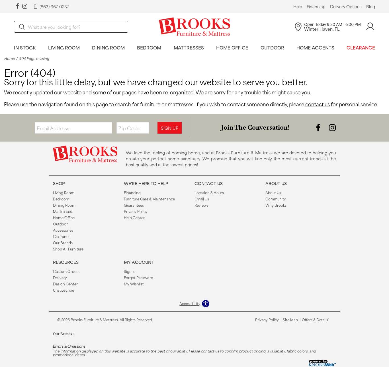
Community (275, 199)
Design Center (65, 284)
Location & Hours (209, 192)
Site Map (290, 319)
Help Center (134, 217)
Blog (370, 7)
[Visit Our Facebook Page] (319, 127)
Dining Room (108, 47)
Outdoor (272, 47)
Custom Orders (66, 271)
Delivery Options (346, 7)
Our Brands (63, 242)
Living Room (64, 47)
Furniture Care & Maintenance (149, 199)
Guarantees (134, 205)
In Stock (25, 47)
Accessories (63, 230)
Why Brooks (275, 205)
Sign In (130, 271)
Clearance (361, 47)
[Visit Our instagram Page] (24, 6)
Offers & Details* (315, 319)
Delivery (60, 277)
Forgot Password (138, 277)
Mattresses (189, 47)
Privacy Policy (136, 211)
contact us (317, 104)
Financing (316, 7)
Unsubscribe (63, 290)
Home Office (232, 47)
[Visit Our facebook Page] (17, 6)
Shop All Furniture (68, 249)
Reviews (201, 205)
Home (9, 58)
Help (297, 7)
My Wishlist (134, 284)
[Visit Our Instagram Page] (332, 127)
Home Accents (315, 47)
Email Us (202, 199)
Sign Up (169, 128)
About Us (273, 192)
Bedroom (149, 47)
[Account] (370, 27)
